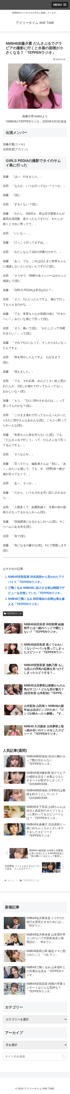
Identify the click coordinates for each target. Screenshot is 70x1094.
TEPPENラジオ (14, 613)
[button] (63, 1056)
